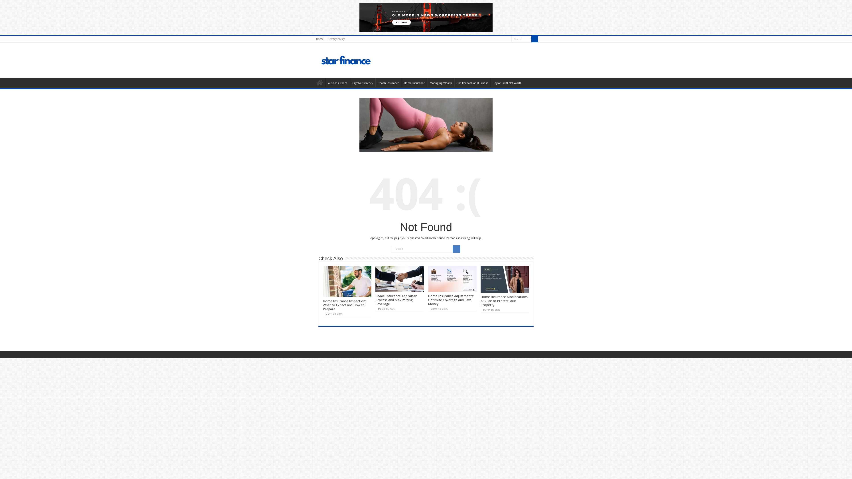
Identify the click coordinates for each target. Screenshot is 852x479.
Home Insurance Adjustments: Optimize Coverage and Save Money (451, 300)
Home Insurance (414, 83)
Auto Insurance (337, 83)
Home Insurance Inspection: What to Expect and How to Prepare (344, 305)
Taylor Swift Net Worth (507, 83)
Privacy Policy (336, 39)
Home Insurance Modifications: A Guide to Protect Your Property (505, 301)
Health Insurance (388, 83)
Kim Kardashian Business (472, 83)
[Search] (534, 39)
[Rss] (508, 39)
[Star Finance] (364, 59)
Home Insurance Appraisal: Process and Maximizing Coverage (396, 300)
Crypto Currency (362, 83)
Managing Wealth (441, 83)
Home (319, 39)
